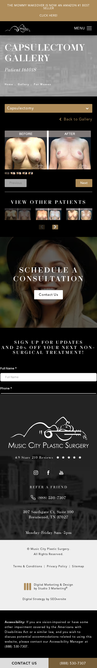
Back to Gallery (77, 119)
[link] (48, 457)
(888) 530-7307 (16, 646)
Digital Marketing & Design (53, 587)
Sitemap (78, 566)
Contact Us (48, 294)
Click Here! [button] (48, 15)
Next (84, 183)
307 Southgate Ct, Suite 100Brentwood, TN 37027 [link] (48, 514)
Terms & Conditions (27, 566)
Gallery (23, 84)
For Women (42, 84)
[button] (89, 28)
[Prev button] (42, 227)
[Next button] (55, 227)
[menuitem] (36, 473)
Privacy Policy (57, 566)
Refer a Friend (49, 487)
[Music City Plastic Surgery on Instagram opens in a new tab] (36, 473)
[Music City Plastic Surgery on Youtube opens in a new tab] (61, 473)
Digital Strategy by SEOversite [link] (44, 599)
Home (9, 84)
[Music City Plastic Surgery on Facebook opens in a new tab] (49, 473)
